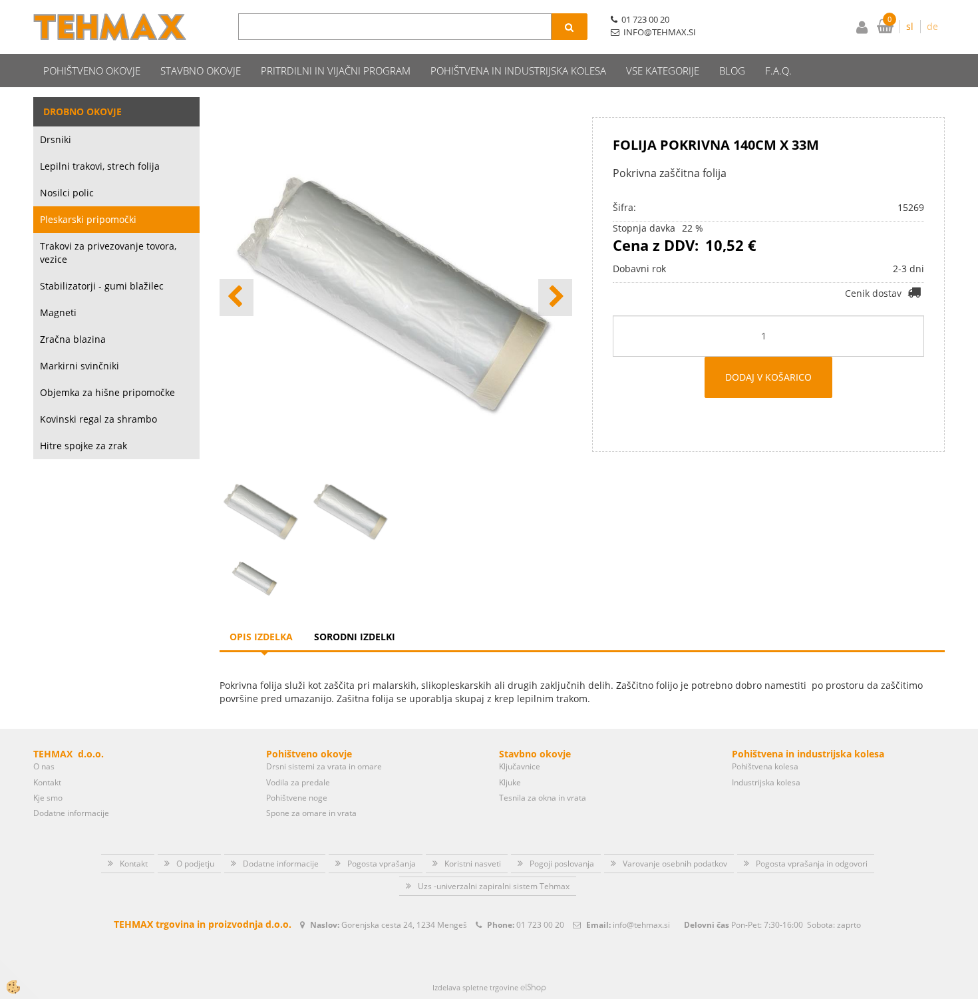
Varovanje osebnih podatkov (675, 863)
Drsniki (55, 139)
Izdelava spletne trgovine (475, 987)
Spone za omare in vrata (311, 813)
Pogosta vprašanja (381, 863)
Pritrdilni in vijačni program (335, 70)
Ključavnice (519, 766)
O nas (44, 766)
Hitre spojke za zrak (83, 445)
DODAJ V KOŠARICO (768, 377)
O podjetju (195, 863)
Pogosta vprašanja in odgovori (812, 863)
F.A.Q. (778, 70)
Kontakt (47, 782)
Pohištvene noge (296, 797)
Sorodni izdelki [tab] (354, 636)
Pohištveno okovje (91, 70)
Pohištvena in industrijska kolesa (518, 70)
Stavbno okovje (200, 70)
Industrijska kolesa (766, 782)
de (932, 26)
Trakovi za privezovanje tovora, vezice (108, 253)
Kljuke (510, 782)
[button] (555, 297)
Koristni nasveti (472, 863)
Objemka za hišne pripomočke (107, 392)
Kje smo (48, 797)
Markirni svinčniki (79, 365)
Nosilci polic (67, 192)
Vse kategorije (662, 70)
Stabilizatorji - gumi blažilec (102, 286)
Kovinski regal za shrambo (98, 419)
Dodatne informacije (71, 813)
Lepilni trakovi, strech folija (100, 166)
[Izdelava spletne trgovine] (533, 987)
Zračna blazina (73, 339)
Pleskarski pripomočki (88, 219)
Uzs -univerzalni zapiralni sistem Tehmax (494, 886)
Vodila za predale (298, 782)
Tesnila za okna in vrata (542, 797)
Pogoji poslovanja (562, 863)
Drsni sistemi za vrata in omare (324, 766)
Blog (732, 70)
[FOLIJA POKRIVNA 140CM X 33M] (255, 577)
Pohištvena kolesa (765, 766)
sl (909, 26)
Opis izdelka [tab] (261, 636)
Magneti (58, 312)
